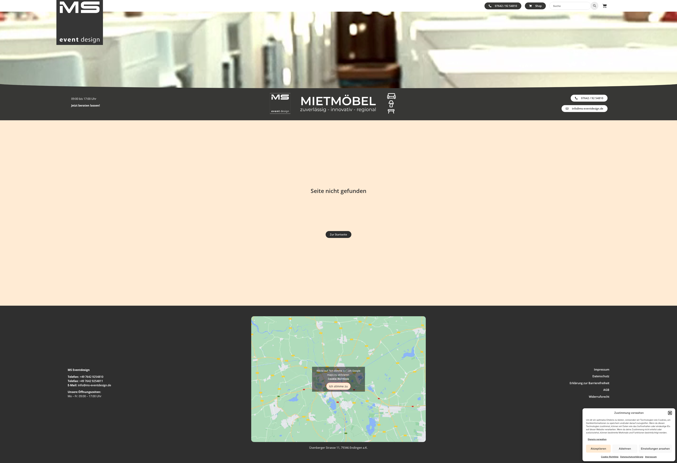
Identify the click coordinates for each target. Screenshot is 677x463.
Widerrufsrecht (599, 397)
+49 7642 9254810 (91, 377)
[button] (670, 413)
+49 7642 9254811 (91, 381)
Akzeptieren (598, 448)
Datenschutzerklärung (631, 456)
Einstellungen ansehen (655, 448)
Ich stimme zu (338, 386)
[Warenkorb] (604, 6)
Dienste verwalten (597, 439)
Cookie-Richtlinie (609, 456)
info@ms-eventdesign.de (94, 385)
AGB (606, 390)
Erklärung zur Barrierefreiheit (589, 383)
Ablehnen (625, 448)
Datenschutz (600, 376)
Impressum (651, 456)
